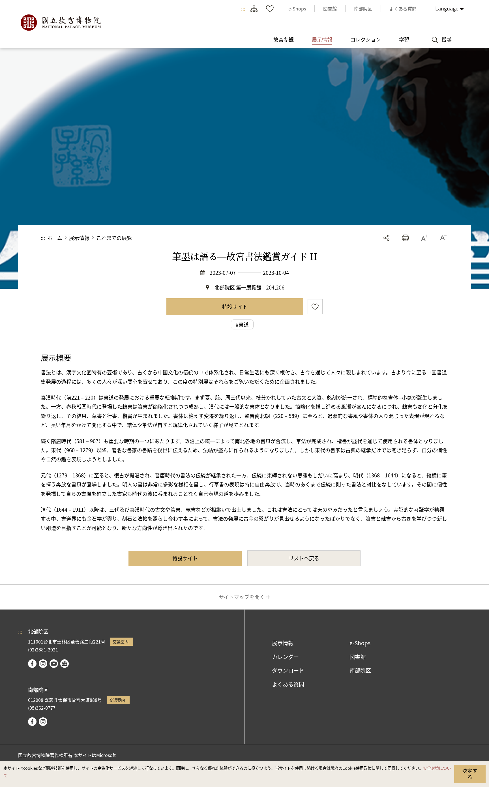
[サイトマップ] (253, 8)
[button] (405, 238)
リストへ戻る (304, 558)
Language (446, 8)
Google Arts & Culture (64, 663)
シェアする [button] (386, 238)
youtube (54, 663)
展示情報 (79, 237)
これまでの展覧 (114, 237)
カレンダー (285, 657)
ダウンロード (288, 670)
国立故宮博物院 (60, 22)
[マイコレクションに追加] (315, 306)
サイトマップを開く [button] (242, 597)
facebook (32, 663)
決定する (469, 773)
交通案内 (120, 642)
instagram (43, 663)
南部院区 (360, 670)
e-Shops (359, 643)
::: (243, 8)
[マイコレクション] (269, 8)
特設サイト (235, 306)
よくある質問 (288, 684)
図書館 (357, 657)
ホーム (54, 237)
